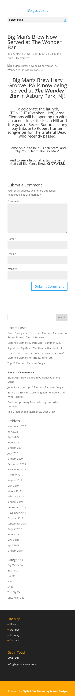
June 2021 (13, 442)
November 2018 (17, 512)
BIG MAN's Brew (20, 53)
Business (13, 570)
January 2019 (15, 502)
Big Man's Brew (16, 565)
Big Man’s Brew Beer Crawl (39, 411)
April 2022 (13, 437)
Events (11, 576)
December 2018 (17, 507)
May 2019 (13, 485)
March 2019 (14, 491)
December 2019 (17, 464)
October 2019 (15, 474)
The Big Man (15, 592)
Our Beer (15, 629)
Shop (10, 586)
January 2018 (15, 550)
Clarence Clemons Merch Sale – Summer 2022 (34, 342)
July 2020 (13, 453)
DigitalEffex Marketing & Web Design (44, 691)
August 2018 (15, 529)
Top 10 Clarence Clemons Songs (26, 363)
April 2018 (13, 545)
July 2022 (13, 431)
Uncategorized (16, 597)
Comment (14, 201)
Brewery (15, 635)
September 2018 (17, 523)
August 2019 (15, 480)
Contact (14, 640)
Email (12, 254)
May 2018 (13, 540)
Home (13, 624)
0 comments (23, 58)
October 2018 (15, 518)
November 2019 (17, 469)
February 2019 (16, 496)
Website (12, 269)
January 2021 (15, 447)
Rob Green (14, 411)
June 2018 (13, 534)
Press (11, 581)
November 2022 (17, 426)
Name (12, 238)
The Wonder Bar (37, 93)
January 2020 (15, 458)
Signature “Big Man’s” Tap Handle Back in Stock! (35, 348)
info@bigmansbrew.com (22, 664)
